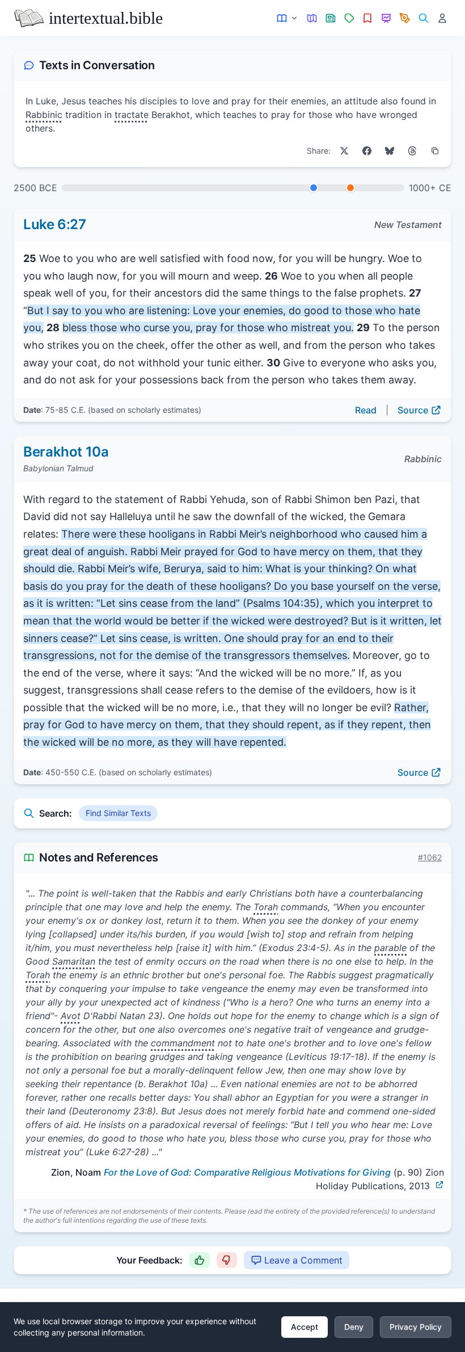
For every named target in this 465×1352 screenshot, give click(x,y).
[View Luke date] (313, 187)
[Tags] (349, 18)
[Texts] (288, 18)
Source (413, 410)
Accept (304, 1327)
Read (366, 410)
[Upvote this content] (199, 1260)
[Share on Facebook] (367, 151)
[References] (367, 18)
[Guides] (312, 18)
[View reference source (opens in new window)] (439, 1184)
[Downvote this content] (227, 1260)
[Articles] (331, 18)
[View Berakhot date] (350, 187)
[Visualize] (386, 18)
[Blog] (405, 18)
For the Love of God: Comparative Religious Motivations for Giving (247, 1172)
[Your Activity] (442, 18)
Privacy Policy (416, 1327)
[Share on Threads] (412, 151)
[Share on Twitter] (344, 151)
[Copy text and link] (435, 151)
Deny (353, 1327)
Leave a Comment (303, 1260)
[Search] (423, 18)
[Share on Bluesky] (390, 151)
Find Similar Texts (118, 813)
